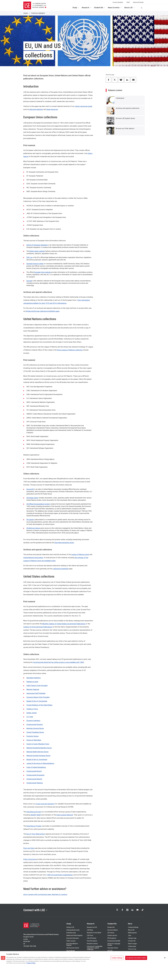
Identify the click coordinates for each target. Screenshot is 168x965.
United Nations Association (33, 558)
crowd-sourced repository (45, 804)
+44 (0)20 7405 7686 (29, 946)
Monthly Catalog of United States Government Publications (63, 624)
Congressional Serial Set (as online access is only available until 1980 (58, 662)
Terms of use (132, 949)
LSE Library (110, 932)
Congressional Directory (34, 724)
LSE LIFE (109, 950)
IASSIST (33, 815)
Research (85, 8)
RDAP (39, 815)
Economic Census (32, 736)
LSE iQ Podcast (91, 938)
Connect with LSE (34, 910)
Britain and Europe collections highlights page (42, 311)
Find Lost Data (28, 848)
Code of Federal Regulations (36, 767)
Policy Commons (29, 859)
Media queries (132, 932)
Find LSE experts (92, 941)
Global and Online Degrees (74, 935)
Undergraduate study (72, 930)
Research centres (92, 943)
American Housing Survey (35, 728)
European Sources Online (34, 264)
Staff (128, 2)
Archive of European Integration (37, 245)
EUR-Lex (29, 257)
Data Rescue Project (33, 812)
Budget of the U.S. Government (36, 701)
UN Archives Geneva (33, 528)
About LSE (128, 8)
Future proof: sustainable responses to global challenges (94, 948)
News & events (113, 8)
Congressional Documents (35, 775)
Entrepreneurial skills (113, 941)
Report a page (132, 943)
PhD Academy (111, 938)
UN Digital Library (32, 498)
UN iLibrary (30, 519)
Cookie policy (132, 946)
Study (74, 8)
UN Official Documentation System (38, 504)
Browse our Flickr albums (125, 128)
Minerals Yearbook (32, 689)
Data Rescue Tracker (33, 826)
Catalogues (120, 98)
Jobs (129, 935)
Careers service (112, 935)
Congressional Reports (34, 779)
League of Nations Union (80, 554)
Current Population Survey (35, 732)
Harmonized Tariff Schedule (35, 693)
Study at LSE (70, 927)
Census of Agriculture (33, 740)
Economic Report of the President (37, 697)
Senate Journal (31, 713)
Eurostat (29, 281)
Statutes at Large (32, 682)
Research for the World (94, 932)
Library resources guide (83, 106)
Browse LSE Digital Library (125, 118)
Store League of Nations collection (69, 350)
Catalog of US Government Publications (37, 627)
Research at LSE (92, 927)
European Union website (42, 272)
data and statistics (36, 109)
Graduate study (71, 932)
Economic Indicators (33, 721)
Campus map (132, 938)
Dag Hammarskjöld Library (64, 543)
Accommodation (112, 930)
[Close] (165, 958)
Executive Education (72, 938)
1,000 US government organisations (59, 875)
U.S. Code (29, 717)
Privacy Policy (30, 963)
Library (25, 13)
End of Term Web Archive (35, 834)
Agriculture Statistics (33, 678)
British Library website (37, 251)
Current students (118, 2)
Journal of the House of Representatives (40, 763)
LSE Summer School (72, 948)
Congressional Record (34, 771)
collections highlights (60, 569)
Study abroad (70, 950)
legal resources (52, 109)
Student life (98, 8)
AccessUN (30, 489)
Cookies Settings (133, 927)
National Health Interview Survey (37, 752)
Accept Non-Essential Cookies (136, 958)
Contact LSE (132, 941)
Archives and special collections (127, 108)
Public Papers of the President (37, 686)
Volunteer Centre (112, 948)
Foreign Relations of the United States (39, 705)
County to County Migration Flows (37, 744)
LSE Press (90, 935)
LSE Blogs (90, 930)
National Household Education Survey (39, 748)
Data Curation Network (64, 815)
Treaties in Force (32, 709)
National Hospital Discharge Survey (38, 756)
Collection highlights (38, 13)
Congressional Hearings (34, 783)
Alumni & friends (138, 2)
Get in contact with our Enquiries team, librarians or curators (45, 894)
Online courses (70, 941)
